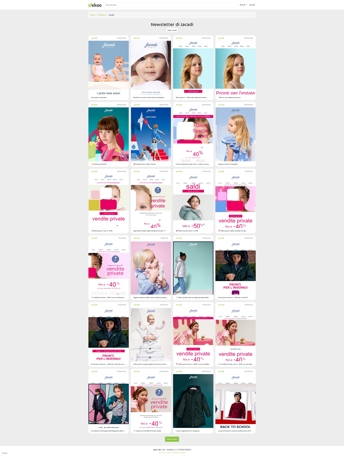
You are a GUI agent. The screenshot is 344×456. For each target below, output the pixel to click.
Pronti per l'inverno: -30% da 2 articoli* (233, 297)
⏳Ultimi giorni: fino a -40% (101, 230)
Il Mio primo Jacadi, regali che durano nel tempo (150, 364)
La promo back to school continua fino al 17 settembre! (235, 431)
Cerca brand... (109, 8)
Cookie (167, 452)
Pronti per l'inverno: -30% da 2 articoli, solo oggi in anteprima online (108, 364)
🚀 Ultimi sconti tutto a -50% (187, 230)
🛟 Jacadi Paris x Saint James (144, 164)
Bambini (102, 14)
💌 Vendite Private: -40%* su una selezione (107, 297)
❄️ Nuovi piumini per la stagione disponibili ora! (193, 297)
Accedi (252, 4)
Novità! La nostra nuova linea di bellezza (148, 97)
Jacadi (94, 38)
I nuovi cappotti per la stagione (188, 431)
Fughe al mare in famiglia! (228, 164)
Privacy (4, 453)
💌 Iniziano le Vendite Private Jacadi (147, 431)
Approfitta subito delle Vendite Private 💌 (149, 230)
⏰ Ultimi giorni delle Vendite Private (232, 230)
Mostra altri (172, 439)
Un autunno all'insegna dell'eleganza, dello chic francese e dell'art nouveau (108, 431)
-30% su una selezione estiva (229, 97)
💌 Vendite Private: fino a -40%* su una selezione (235, 364)
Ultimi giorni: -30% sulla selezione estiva (191, 97)
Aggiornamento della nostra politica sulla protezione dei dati (150, 297)
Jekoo (92, 14)
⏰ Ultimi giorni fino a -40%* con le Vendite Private (193, 364)
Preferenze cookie (178, 452)
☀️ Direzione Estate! (99, 164)
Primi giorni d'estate (99, 97)
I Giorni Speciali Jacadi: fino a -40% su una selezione (193, 164)
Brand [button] (243, 4)
